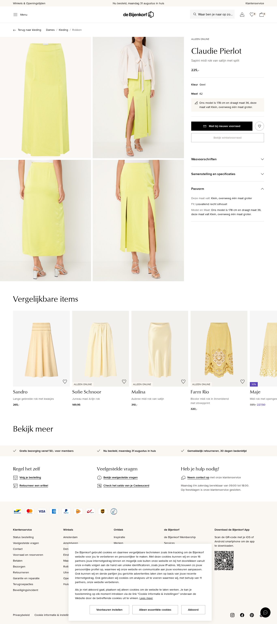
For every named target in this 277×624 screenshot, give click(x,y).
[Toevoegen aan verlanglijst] (259, 126)
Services (169, 543)
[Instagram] (232, 614)
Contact (18, 548)
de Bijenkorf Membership (180, 537)
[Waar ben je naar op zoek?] (195, 14)
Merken (118, 543)
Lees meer (146, 598)
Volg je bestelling (30, 477)
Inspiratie (119, 537)
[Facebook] (242, 614)
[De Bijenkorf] (138, 14)
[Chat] (265, 612)
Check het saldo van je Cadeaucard (126, 485)
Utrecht (68, 572)
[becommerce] (113, 513)
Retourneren (21, 572)
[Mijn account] (242, 14)
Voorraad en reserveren (28, 554)
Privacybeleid (21, 615)
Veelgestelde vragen (26, 543)
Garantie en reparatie (26, 578)
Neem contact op (198, 477)
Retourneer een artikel (33, 485)
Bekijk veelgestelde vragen (120, 477)
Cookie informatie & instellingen (54, 615)
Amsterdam (70, 537)
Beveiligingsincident (25, 590)
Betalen (18, 560)
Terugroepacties (23, 584)
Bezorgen (19, 566)
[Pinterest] (251, 614)
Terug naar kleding (29, 29)
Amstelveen (70, 543)
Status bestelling (23, 537)
